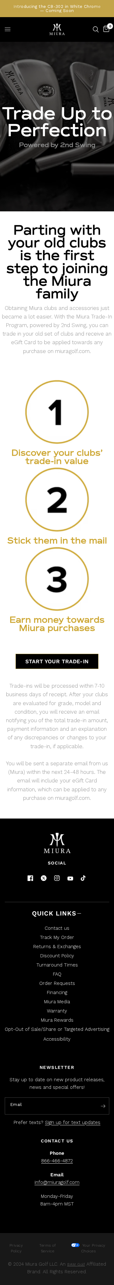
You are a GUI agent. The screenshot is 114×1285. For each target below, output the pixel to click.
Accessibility (57, 1039)
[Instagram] (57, 878)
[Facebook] (30, 878)
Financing (57, 992)
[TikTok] (83, 878)
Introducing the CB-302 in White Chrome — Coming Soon (57, 8)
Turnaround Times (57, 965)
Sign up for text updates (72, 1122)
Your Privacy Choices (93, 1248)
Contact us (57, 928)
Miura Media (57, 1002)
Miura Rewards (57, 1020)
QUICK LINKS (54, 913)
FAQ (57, 974)
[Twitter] (44, 878)
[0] (105, 29)
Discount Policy (57, 956)
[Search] (96, 29)
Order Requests (57, 983)
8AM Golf (76, 1264)
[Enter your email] (103, 1106)
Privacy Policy (16, 1248)
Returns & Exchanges (57, 946)
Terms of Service (47, 1248)
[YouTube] (70, 879)
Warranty (57, 1011)
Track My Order (57, 937)
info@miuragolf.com (57, 1182)
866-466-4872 (57, 1161)
